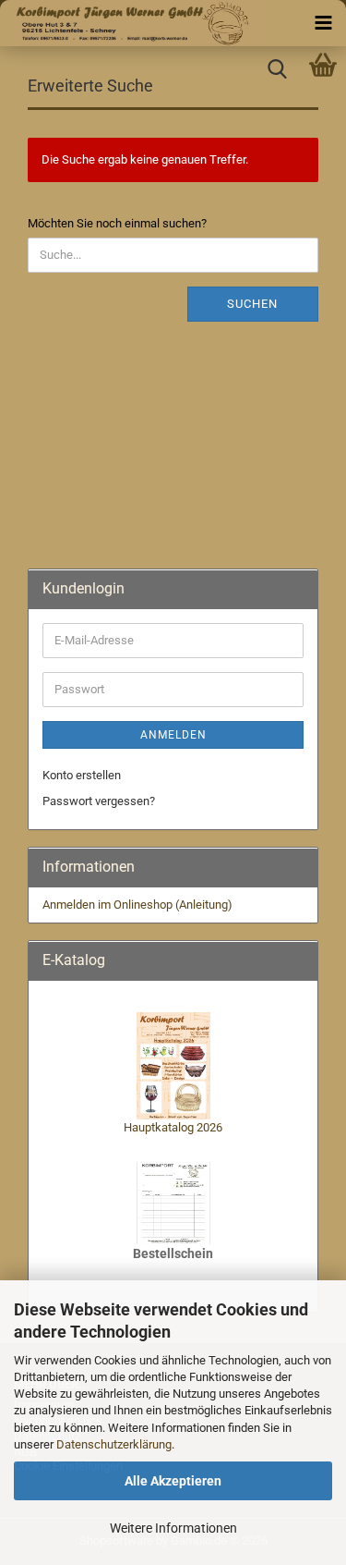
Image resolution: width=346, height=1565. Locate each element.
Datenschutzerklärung (114, 1444)
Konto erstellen (81, 775)
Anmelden (173, 734)
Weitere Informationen (173, 1528)
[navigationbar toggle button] (323, 23)
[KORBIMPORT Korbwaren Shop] (130, 23)
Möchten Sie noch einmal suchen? (117, 223)
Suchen (252, 304)
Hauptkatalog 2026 (173, 1127)
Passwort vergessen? (98, 801)
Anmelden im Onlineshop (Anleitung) (137, 904)
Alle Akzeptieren (173, 1480)
